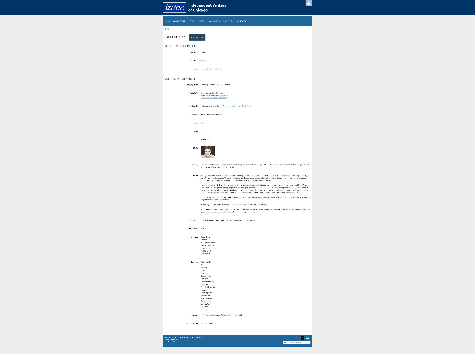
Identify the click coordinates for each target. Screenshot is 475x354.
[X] (302, 338)
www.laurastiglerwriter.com (212, 93)
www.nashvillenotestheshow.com (214, 98)
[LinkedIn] (307, 338)
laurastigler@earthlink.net (211, 69)
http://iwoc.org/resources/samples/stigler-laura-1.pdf (221, 315)
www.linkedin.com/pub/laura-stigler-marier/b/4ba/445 (229, 106)
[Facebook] (298, 338)
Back (167, 29)
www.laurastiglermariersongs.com (214, 95)
